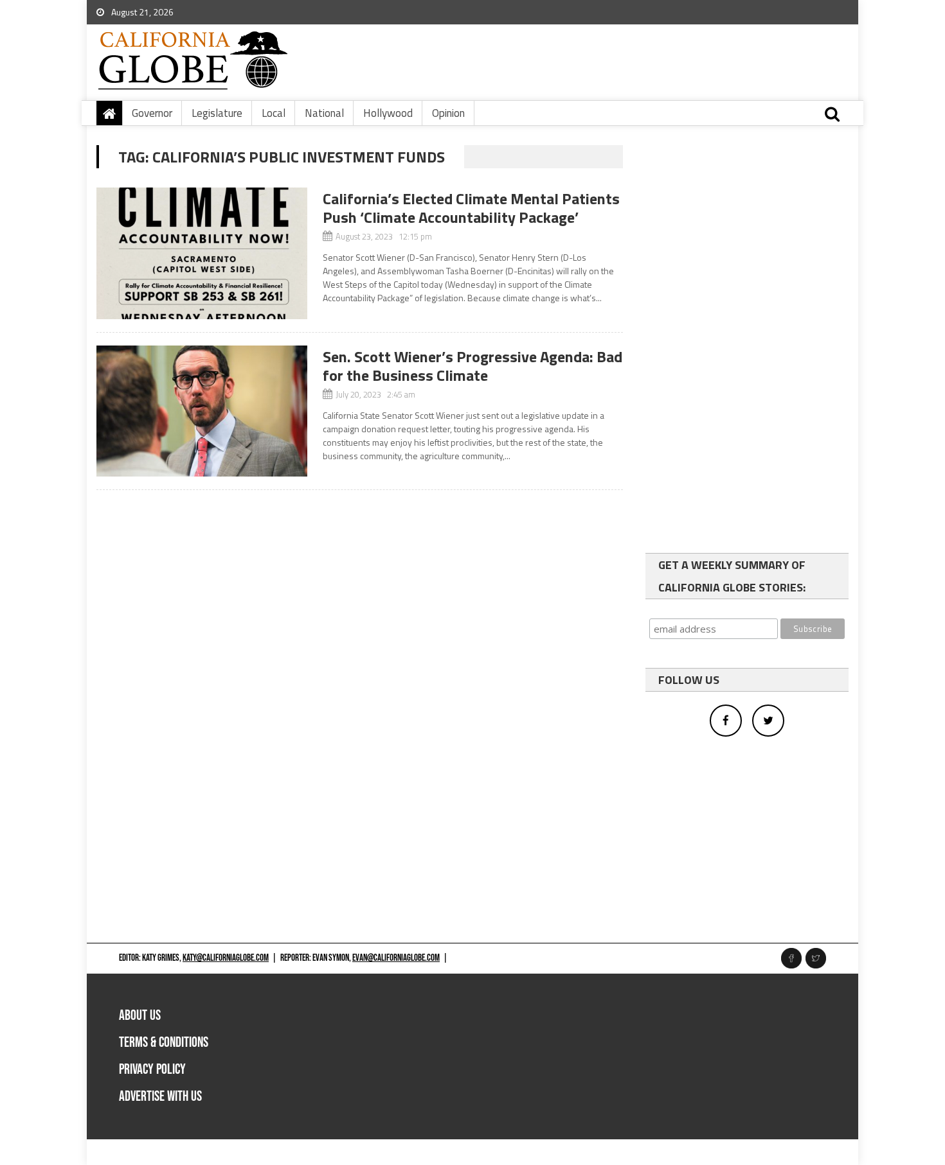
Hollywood (388, 113)
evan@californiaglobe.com (396, 958)
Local (273, 113)
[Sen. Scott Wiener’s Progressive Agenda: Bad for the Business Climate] (201, 411)
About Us (140, 1015)
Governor (152, 113)
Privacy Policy (152, 1069)
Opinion (448, 113)
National (324, 113)
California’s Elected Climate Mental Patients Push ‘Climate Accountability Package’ (471, 208)
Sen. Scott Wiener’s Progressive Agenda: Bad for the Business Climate (472, 366)
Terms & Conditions (163, 1042)
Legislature (217, 113)
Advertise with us (160, 1096)
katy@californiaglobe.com (226, 958)
